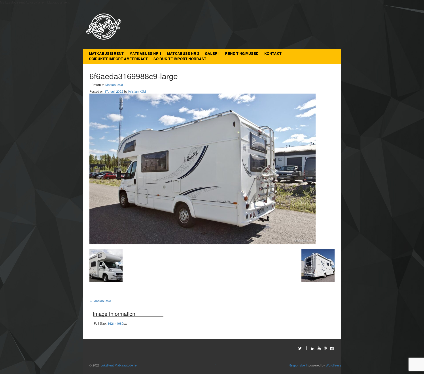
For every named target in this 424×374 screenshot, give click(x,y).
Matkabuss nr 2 (183, 53)
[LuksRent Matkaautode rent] (103, 26)
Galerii (212, 53)
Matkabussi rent (106, 53)
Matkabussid (114, 84)
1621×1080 (115, 323)
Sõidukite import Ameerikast (118, 58)
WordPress (333, 365)
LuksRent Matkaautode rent (119, 365)
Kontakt (273, 53)
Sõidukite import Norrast (179, 58)
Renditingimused (242, 53)
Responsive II (298, 365)
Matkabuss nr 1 (145, 53)
